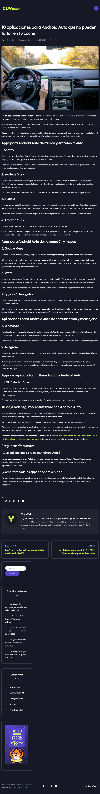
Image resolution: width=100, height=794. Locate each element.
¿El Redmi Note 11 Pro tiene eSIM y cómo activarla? (16, 619)
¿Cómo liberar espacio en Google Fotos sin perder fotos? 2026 (16, 631)
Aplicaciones (15, 687)
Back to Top (92, 786)
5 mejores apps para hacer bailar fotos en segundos (15, 642)
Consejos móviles (25, 40)
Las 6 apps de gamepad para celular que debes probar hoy (16, 607)
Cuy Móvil (11, 40)
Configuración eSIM (17, 693)
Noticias (13, 704)
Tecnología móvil (16, 710)
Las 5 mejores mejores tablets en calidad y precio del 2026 (16, 654)
